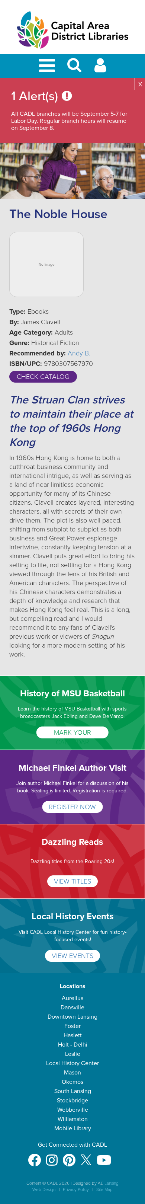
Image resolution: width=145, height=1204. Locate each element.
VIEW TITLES (72, 881)
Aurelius (72, 998)
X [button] (140, 84)
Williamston (73, 1119)
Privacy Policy (76, 1189)
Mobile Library (72, 1128)
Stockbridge (72, 1100)
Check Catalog (43, 377)
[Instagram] (52, 1156)
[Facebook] (34, 1156)
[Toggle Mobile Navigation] (48, 66)
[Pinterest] (69, 1156)
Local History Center (72, 1063)
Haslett (73, 1035)
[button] (74, 68)
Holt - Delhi (72, 1044)
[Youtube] (104, 1156)
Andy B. (79, 353)
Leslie (72, 1054)
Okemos (72, 1082)
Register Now (72, 807)
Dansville (72, 1007)
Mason (72, 1072)
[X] (86, 1156)
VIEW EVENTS (72, 956)
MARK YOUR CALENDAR (72, 733)
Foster (72, 1026)
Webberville (72, 1110)
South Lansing (72, 1091)
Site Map (104, 1189)
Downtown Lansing (72, 1017)
